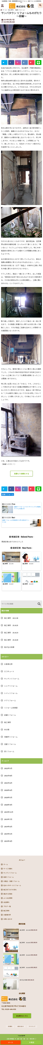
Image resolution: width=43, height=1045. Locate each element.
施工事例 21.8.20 (11, 640)
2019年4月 (8, 841)
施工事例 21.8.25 (11, 625)
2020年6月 (8, 790)
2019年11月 (8, 812)
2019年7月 (8, 819)
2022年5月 (8, 768)
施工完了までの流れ (10, 890)
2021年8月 (8, 776)
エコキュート (9, 671)
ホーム (5, 864)
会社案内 (6, 902)
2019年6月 (8, 827)
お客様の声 (8, 664)
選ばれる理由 (7, 894)
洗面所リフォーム (11, 737)
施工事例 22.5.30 (11, 618)
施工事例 (7, 722)
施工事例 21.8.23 (11, 633)
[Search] (39, 604)
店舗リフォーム (7, 494)
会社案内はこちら (22, 1016)
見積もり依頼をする (21, 474)
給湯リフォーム (8, 877)
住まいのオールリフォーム (12, 885)
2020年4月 (8, 805)
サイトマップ (32, 1026)
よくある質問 (7, 898)
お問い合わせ (7, 919)
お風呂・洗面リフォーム (11, 881)
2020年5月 (8, 797)
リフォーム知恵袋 (11, 708)
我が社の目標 (9, 647)
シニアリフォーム (11, 686)
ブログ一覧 (7, 906)
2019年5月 (8, 834)
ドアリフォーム (10, 700)
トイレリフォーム (11, 693)
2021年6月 (8, 783)
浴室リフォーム (10, 744)
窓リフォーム (9, 751)
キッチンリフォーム (11, 679)
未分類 (6, 730)
